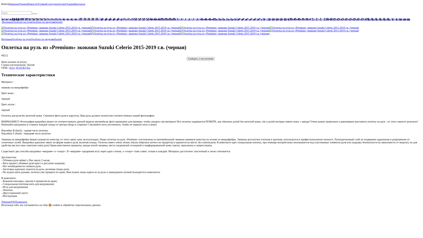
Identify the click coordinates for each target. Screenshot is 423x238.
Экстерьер (404, 19)
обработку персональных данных (82, 205)
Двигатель (128, 19)
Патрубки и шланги (225, 19)
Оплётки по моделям (43, 22)
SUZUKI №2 (23, 67)
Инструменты (141, 19)
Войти (5, 4)
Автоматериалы (37, 19)
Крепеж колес (168, 19)
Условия (42, 4)
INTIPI (24, 19)
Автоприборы (54, 19)
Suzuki (58, 22)
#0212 (4, 55)
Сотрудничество (56, 4)
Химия (395, 19)
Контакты (79, 4)
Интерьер (154, 19)
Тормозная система (300, 19)
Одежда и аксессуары (188, 19)
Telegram (6, 201)
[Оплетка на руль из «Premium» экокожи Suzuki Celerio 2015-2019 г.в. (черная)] (46, 27)
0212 (12, 67)
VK (13, 201)
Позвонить (21, 201)
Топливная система (278, 19)
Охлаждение (207, 19)
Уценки (23, 4)
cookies (56, 205)
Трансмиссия (318, 19)
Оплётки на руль (22, 22)
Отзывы (69, 4)
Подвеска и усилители (249, 19)
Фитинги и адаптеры (379, 19)
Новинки (14, 4)
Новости (32, 4)
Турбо (329, 19)
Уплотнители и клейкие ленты (349, 19)
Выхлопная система (110, 19)
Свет (265, 19)
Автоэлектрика (70, 19)
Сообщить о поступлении (200, 59)
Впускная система (89, 19)
